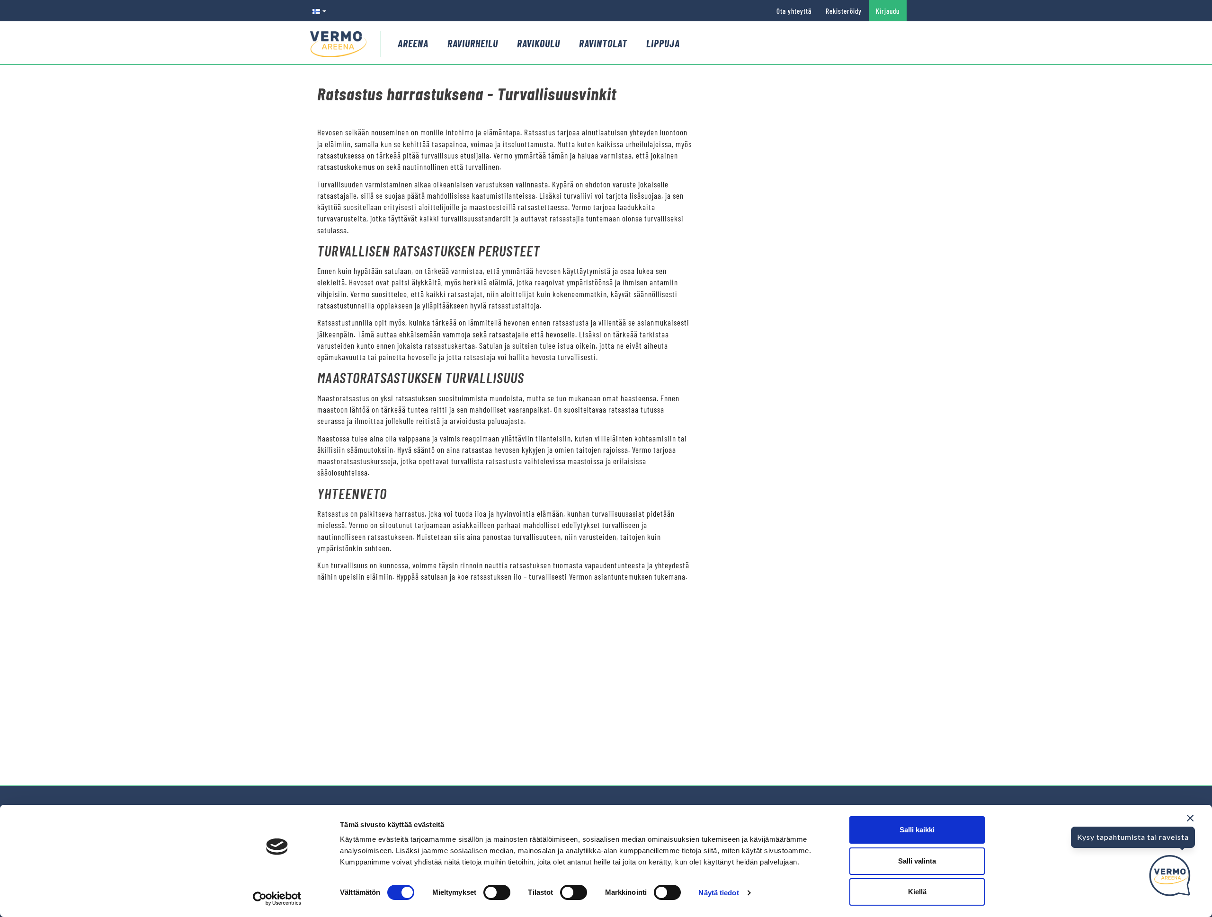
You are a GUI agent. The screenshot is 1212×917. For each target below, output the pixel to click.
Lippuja (663, 43)
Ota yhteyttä (793, 11)
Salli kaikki (917, 830)
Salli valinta (917, 861)
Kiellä (917, 892)
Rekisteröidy (844, 11)
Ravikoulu (538, 43)
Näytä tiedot (718, 893)
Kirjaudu (888, 11)
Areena (413, 43)
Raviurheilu (472, 43)
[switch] (496, 892)
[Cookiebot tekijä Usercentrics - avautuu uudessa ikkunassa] (277, 898)
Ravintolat (603, 43)
